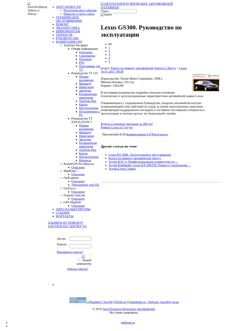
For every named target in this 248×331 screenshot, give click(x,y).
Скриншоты (87, 55)
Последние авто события (80, 10)
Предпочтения (88, 108)
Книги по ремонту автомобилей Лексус (134, 158)
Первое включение (86, 78)
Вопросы (85, 160)
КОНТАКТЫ (64, 216)
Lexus (183, 68)
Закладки (85, 90)
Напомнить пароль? (70, 252)
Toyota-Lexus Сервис (122, 168)
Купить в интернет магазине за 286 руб (127, 124)
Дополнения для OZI (85, 184)
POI (81, 62)
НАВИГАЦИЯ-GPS (69, 41)
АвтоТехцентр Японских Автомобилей (128, 309)
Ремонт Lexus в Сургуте (117, 127)
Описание (85, 52)
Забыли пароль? (77, 269)
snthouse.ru (128, 322)
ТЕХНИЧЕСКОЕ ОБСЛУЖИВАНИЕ (69, 19)
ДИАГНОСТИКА (68, 27)
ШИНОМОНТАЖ (68, 31)
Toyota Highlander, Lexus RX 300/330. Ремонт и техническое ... (149, 165)
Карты (83, 104)
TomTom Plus (87, 101)
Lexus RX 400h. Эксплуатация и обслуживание (139, 154)
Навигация (86, 87)
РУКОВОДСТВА (67, 38)
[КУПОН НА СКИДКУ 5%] (67, 226)
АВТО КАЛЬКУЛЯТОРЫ (73, 209)
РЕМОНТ (62, 24)
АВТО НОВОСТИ (68, 7)
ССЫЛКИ (62, 212)
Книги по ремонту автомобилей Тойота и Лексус (143, 68)
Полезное (85, 59)
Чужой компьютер (84, 262)
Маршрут (85, 83)
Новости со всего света (79, 14)
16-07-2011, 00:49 (112, 71)
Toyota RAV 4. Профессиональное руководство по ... (143, 161)
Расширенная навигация (88, 95)
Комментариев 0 (137, 134)
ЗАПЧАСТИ (64, 34)
